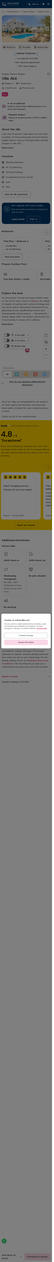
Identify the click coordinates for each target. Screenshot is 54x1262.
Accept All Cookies (26, 642)
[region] (26, 631)
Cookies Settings (26, 635)
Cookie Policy (41, 628)
